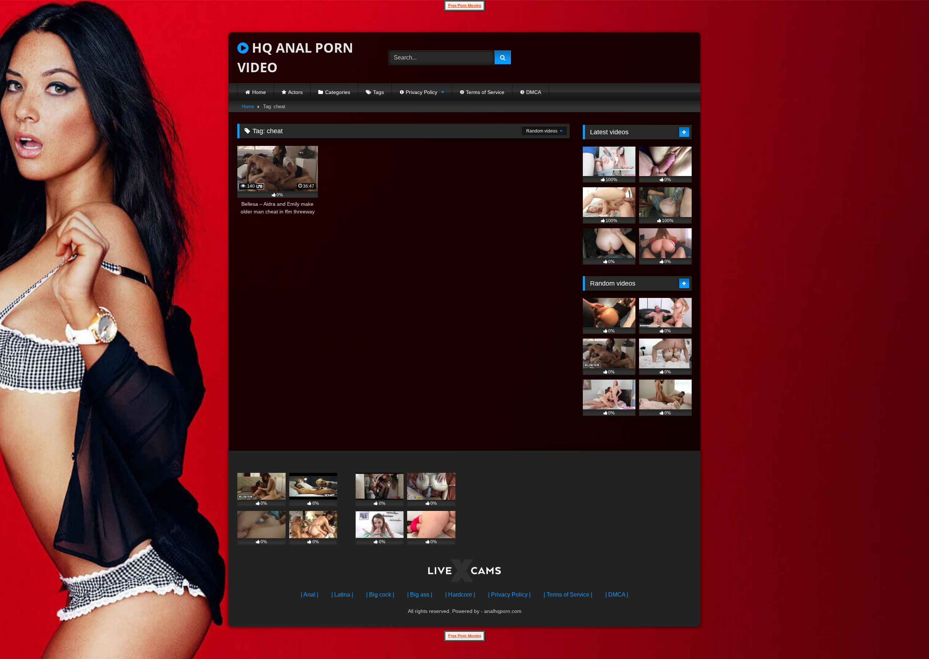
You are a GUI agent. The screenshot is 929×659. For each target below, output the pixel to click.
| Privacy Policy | (509, 595)
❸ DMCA (530, 92)
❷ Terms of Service (482, 92)
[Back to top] (906, 637)
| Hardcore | (460, 595)
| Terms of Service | (568, 595)
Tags (378, 92)
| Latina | (342, 595)
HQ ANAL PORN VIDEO (295, 57)
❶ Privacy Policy (418, 92)
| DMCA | (616, 595)
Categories (337, 92)
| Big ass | (419, 595)
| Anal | (309, 595)
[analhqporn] (464, 572)
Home (259, 92)
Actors (295, 92)
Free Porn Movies (464, 5)
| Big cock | (380, 595)
